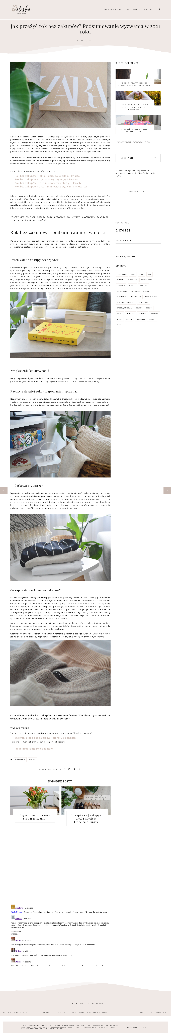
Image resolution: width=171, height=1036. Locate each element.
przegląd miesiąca (124, 308)
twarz (119, 313)
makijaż (132, 285)
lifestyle (121, 285)
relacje (139, 308)
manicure (144, 285)
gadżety (120, 280)
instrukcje (132, 280)
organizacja (122, 297)
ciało (133, 274)
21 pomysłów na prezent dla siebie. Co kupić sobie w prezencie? (134, 107)
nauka (146, 291)
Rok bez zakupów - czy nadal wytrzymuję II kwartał (46, 179)
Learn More (132, 1027)
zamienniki (140, 319)
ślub (119, 325)
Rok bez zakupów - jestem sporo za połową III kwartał (48, 183)
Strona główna (112, 9)
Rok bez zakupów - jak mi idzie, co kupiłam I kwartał (48, 175)
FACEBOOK (77, 1003)
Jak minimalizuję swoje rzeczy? (34, 748)
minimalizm (20, 759)
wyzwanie (154, 313)
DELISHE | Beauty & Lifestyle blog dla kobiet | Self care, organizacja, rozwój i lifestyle (62, 1012)
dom (149, 274)
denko (141, 274)
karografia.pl (161, 1012)
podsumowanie (151, 297)
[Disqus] (60, 867)
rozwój (149, 308)
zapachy (152, 319)
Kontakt (148, 9)
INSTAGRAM (97, 1003)
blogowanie (122, 274)
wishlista (143, 313)
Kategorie (133, 9)
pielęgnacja (136, 297)
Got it (145, 1027)
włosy (119, 319)
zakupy (32, 759)
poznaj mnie (143, 302)
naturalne (135, 291)
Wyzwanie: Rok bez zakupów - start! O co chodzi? (45, 737)
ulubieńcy (130, 313)
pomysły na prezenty (126, 302)
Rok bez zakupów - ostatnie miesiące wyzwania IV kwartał (51, 186)
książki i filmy (146, 280)
